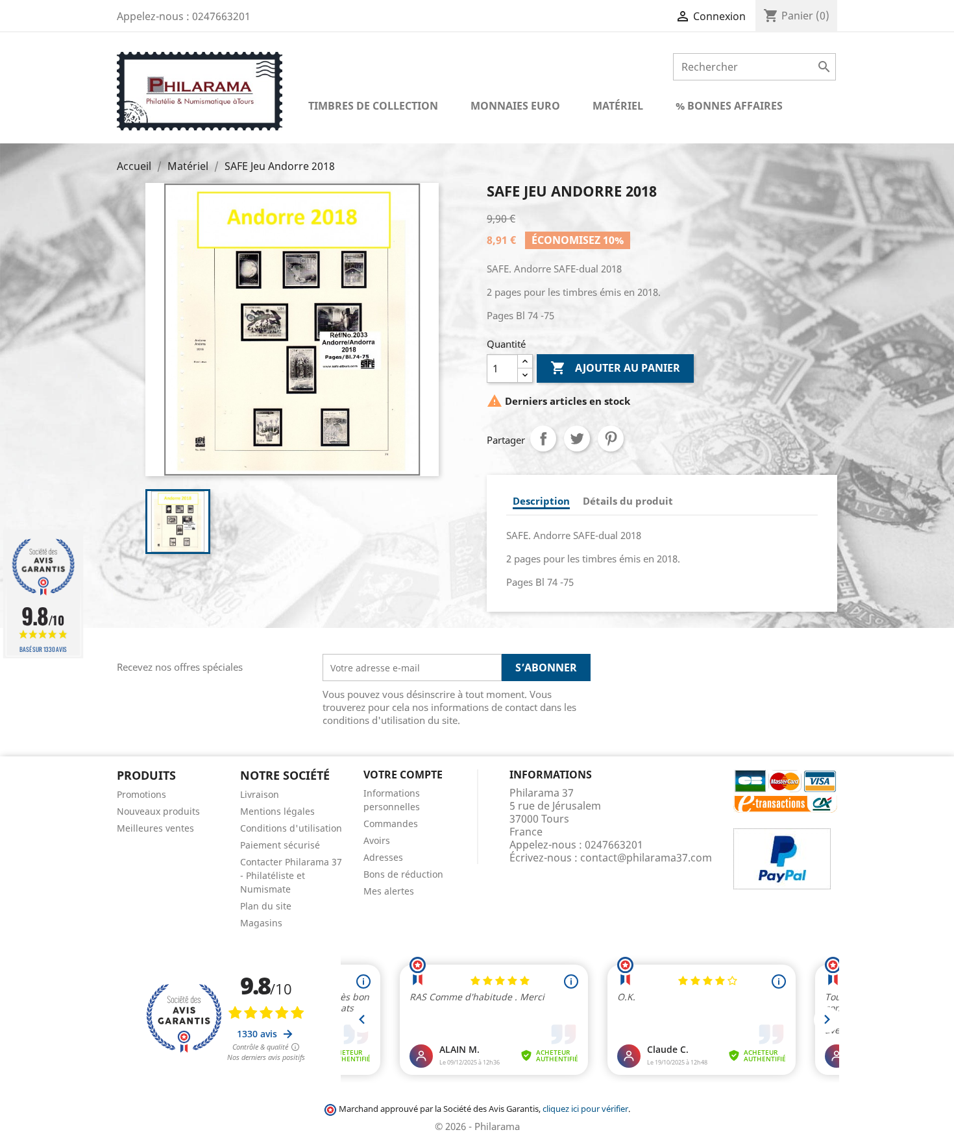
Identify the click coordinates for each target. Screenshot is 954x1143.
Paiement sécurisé (280, 845)
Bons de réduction (403, 874)
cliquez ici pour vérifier (585, 1108)
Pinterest (611, 438)
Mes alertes (388, 891)
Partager (543, 438)
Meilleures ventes (155, 828)
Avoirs (376, 840)
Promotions (141, 794)
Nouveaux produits (158, 811)
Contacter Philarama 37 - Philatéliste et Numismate (291, 875)
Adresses (383, 857)
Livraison (259, 794)
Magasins (261, 923)
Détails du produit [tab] (628, 500)
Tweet (577, 438)
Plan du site (265, 906)
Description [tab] (541, 500)
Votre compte (403, 774)
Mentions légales (277, 811)
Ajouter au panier (615, 368)
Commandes (390, 823)
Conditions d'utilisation (291, 828)
